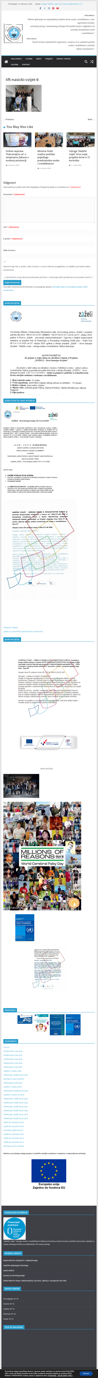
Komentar (14, 194)
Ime (11, 227)
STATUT (6, 1047)
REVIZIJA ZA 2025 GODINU (13, 1079)
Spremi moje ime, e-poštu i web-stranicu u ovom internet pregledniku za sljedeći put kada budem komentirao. (46, 268)
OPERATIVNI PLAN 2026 (12, 1051)
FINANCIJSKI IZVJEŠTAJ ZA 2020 (15, 1110)
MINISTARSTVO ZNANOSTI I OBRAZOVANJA (20, 1260)
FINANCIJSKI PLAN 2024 (12, 1083)
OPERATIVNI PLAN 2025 (12, 1055)
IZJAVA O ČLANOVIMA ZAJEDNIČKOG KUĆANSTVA (23, 631)
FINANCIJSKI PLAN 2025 (12, 1067)
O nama (28, 59)
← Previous (8, 119)
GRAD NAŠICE (8, 1270)
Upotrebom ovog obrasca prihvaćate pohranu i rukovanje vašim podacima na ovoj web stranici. (49, 277)
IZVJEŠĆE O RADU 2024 (12, 1087)
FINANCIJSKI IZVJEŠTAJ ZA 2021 (15, 1106)
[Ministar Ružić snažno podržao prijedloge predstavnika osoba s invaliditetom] (49, 134)
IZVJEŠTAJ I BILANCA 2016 (13, 1122)
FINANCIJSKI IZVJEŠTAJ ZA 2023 (15, 1099)
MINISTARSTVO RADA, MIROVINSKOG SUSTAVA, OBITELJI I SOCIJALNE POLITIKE (34, 1281)
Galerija (14, 64)
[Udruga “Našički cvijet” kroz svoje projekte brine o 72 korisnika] (81, 134)
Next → (91, 119)
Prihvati (86, 1373)
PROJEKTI (49, 59)
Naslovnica (16, 59)
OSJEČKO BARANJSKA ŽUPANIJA (15, 1265)
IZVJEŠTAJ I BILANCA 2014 (13, 1134)
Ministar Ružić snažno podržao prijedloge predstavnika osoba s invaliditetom (48, 157)
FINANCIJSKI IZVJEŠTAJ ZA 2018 (15, 1118)
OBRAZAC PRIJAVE (10, 627)
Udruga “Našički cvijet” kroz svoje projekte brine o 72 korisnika (79, 155)
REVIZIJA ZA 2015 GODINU (13, 1146)
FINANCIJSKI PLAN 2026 (12, 1063)
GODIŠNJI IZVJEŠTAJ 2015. (13, 1130)
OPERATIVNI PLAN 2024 (12, 1059)
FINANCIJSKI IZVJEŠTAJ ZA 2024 (15, 1091)
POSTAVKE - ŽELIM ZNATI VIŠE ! (60, 1376)
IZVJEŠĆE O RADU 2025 (12, 1071)
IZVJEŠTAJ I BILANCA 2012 (13, 1142)
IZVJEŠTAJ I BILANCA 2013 (13, 1138)
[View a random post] (92, 62)
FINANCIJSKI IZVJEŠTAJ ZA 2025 (15, 1075)
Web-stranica (9, 250)
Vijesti (38, 59)
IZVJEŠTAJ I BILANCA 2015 (13, 1126)
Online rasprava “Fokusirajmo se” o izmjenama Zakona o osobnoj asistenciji (17, 155)
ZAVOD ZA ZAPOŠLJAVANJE (14, 1275)
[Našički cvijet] (6, 62)
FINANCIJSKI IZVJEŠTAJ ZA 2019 (15, 1114)
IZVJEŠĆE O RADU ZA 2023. (13, 1095)
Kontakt (26, 64)
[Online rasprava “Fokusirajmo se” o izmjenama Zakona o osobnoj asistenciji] (17, 134)
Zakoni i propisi (64, 59)
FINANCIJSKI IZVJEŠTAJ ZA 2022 (15, 1102)
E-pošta (12, 238)
